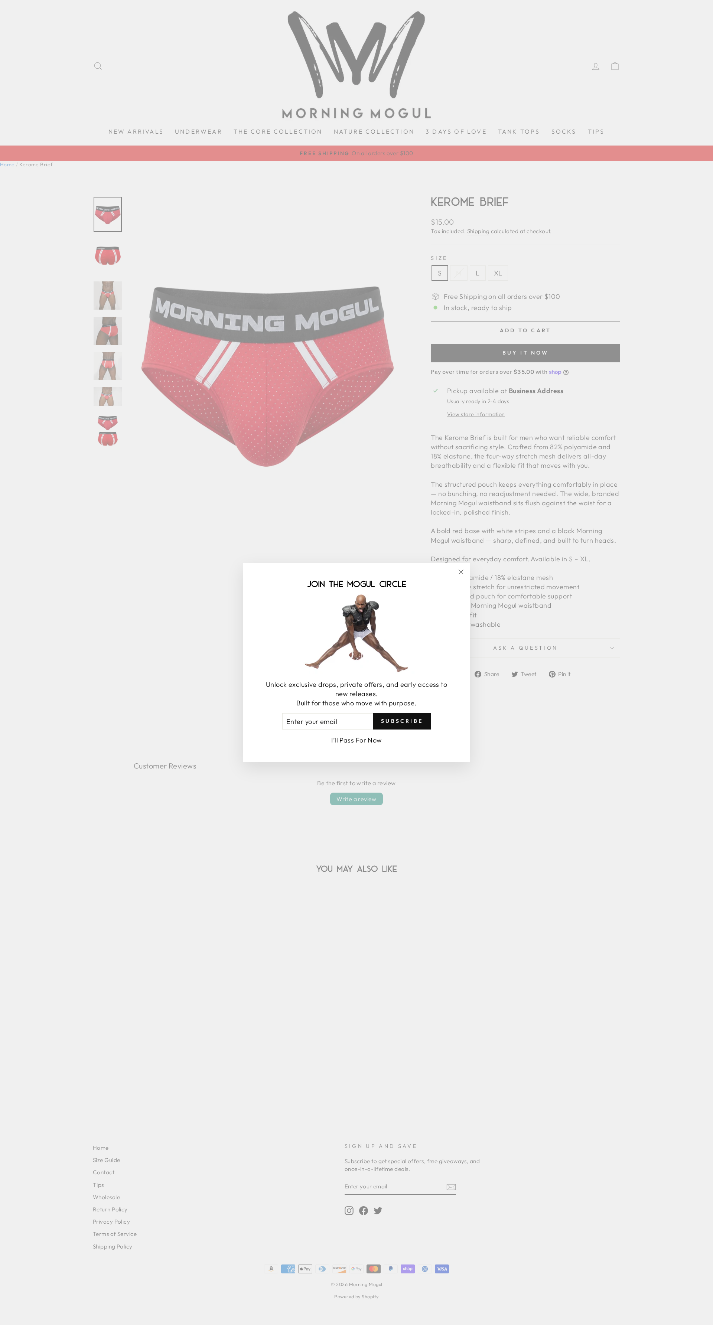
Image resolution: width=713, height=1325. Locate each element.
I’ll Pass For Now (356, 740)
